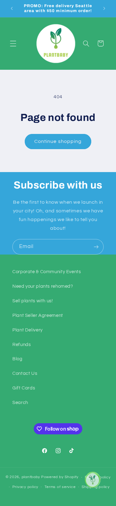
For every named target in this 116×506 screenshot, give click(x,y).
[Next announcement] (104, 8)
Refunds (21, 344)
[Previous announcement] (12, 8)
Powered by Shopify (60, 477)
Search (20, 402)
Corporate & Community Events (46, 271)
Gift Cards (23, 388)
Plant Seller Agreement (37, 315)
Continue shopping (58, 141)
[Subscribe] (96, 246)
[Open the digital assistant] (92, 480)
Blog (17, 359)
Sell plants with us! (32, 301)
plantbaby (31, 477)
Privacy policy (25, 487)
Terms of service (60, 487)
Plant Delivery (27, 330)
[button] (13, 43)
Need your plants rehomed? (42, 286)
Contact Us (24, 373)
